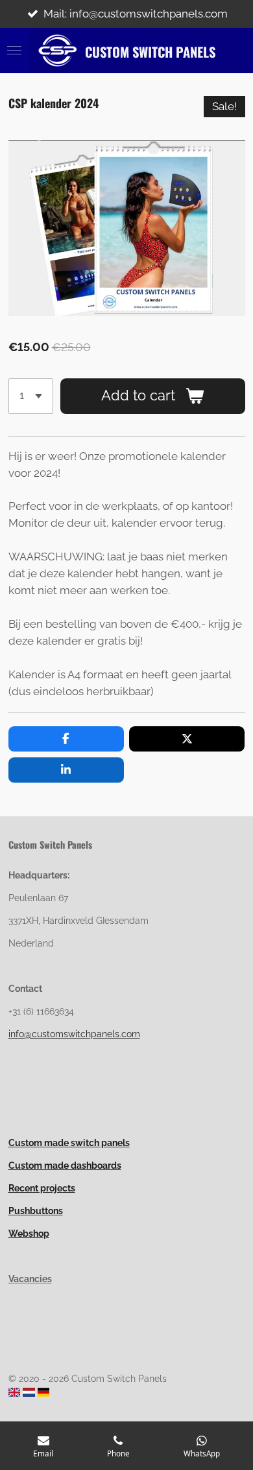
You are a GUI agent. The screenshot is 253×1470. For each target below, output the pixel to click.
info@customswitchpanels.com (74, 1034)
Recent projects (41, 1188)
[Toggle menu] (14, 50)
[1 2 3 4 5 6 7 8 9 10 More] (30, 395)
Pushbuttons (35, 1211)
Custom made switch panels (69, 1143)
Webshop (28, 1233)
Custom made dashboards (64, 1165)
